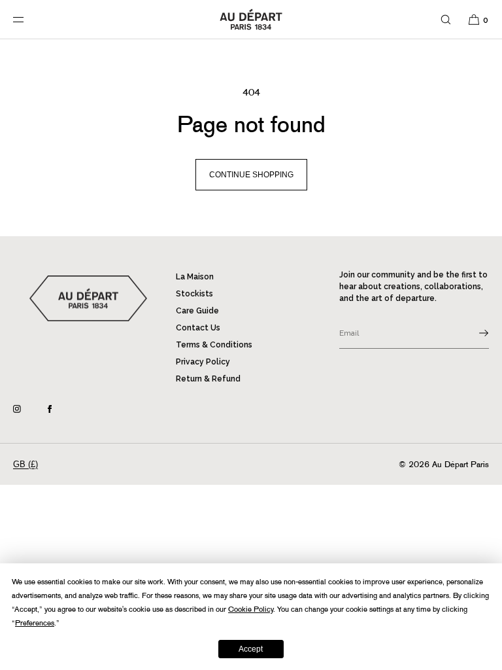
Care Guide (197, 310)
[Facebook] (60, 409)
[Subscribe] (472, 333)
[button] (446, 19)
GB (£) (25, 464)
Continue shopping (251, 174)
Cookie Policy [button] (250, 609)
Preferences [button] (34, 623)
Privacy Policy (203, 361)
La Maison (195, 276)
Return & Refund (208, 378)
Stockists (194, 293)
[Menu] (28, 19)
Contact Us (198, 327)
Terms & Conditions (214, 344)
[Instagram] (27, 409)
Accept (251, 649)
